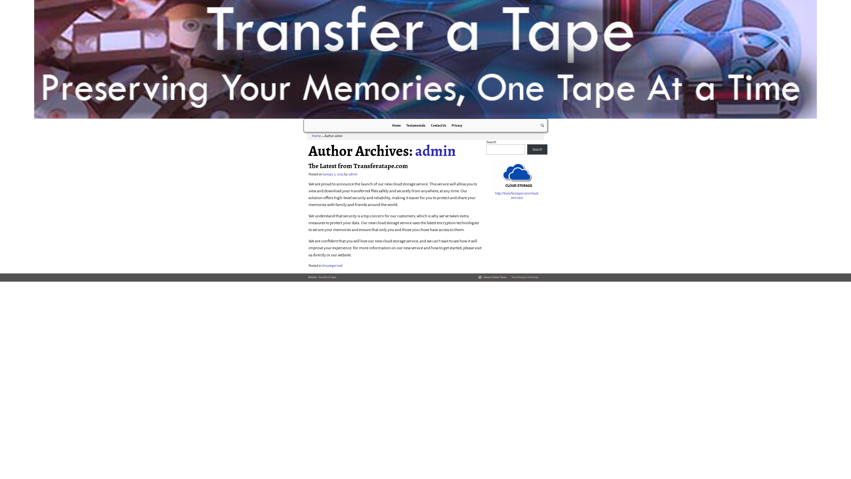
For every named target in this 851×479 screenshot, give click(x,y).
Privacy (457, 125)
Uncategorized (332, 265)
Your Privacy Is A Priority (525, 277)
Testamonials (416, 125)
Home (396, 125)
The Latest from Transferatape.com (358, 165)
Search (491, 142)
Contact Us (438, 125)
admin (435, 151)
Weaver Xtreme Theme (495, 277)
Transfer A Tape (327, 277)
